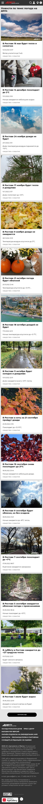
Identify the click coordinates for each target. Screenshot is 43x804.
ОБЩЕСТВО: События (11, 56)
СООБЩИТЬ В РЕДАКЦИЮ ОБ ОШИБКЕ (17, 740)
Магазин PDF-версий (10, 731)
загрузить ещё (22, 714)
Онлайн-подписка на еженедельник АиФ (20, 734)
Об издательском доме (12, 729)
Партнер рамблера (19, 794)
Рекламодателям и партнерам (25, 737)
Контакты (6, 737)
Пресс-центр (29, 729)
